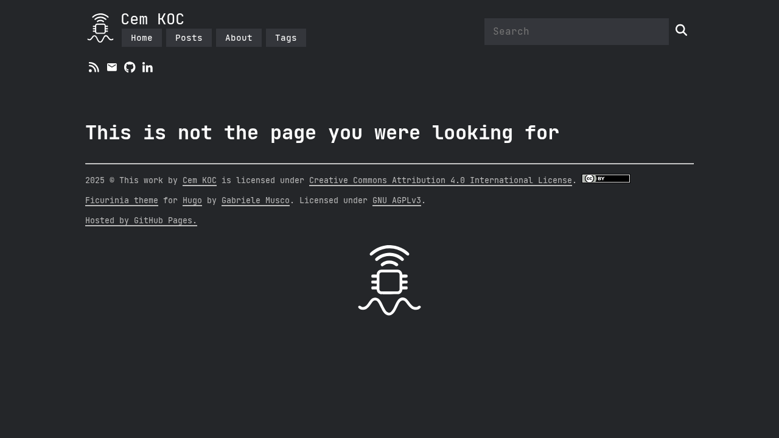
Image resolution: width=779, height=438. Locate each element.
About (239, 37)
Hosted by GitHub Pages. (141, 221)
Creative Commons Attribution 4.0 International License (440, 180)
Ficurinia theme (121, 200)
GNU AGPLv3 (396, 200)
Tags (286, 37)
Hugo (192, 200)
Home (142, 37)
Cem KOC (152, 19)
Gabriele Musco (256, 200)
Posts (189, 37)
